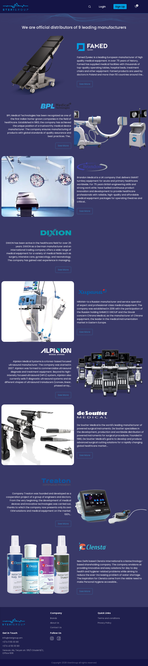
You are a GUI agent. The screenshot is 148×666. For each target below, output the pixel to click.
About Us (54, 622)
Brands (53, 618)
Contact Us (56, 627)
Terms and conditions (109, 618)
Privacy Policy (104, 622)
